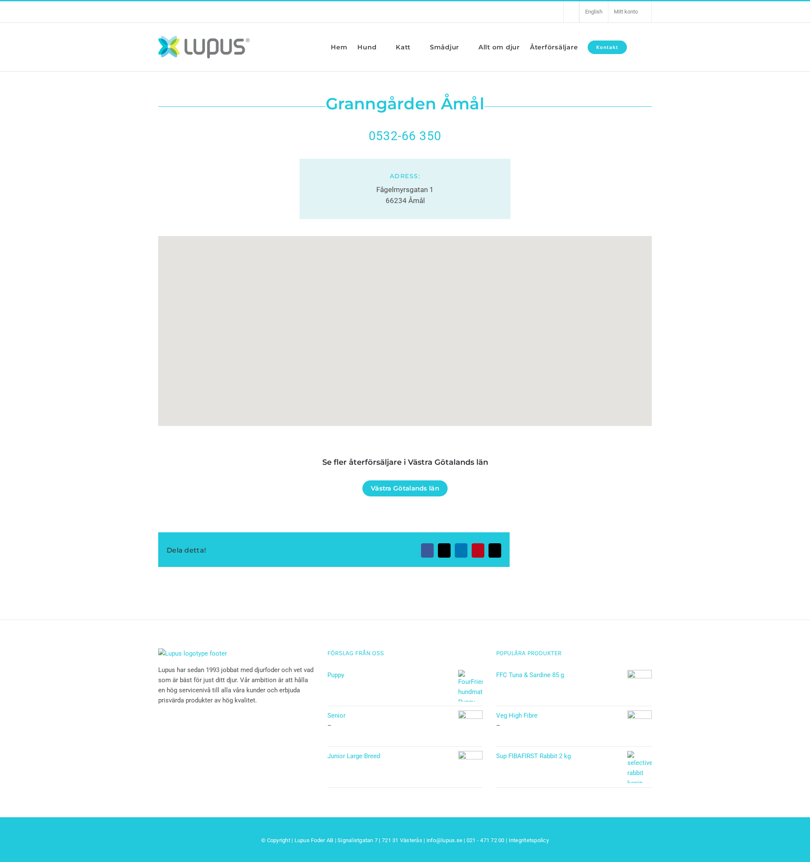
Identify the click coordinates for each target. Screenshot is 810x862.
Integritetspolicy (529, 840)
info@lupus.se (444, 840)
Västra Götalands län (405, 488)
